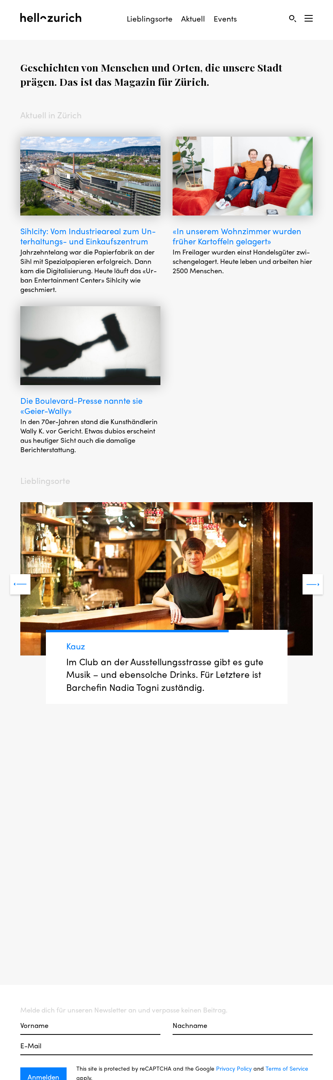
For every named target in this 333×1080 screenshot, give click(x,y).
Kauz (75, 646)
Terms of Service (287, 1068)
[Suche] (292, 18)
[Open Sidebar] (309, 18)
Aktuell (193, 18)
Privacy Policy (234, 1068)
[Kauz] (166, 580)
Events (225, 18)
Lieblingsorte (150, 18)
